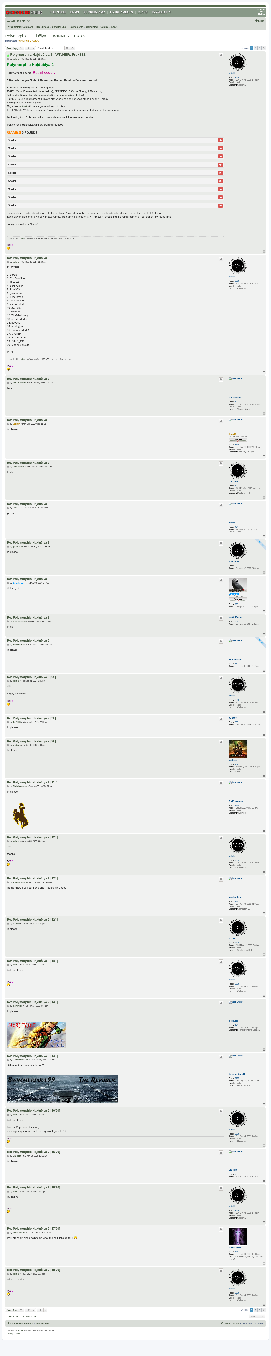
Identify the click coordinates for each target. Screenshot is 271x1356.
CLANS (143, 12)
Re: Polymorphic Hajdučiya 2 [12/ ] (32, 837)
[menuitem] (26, 20)
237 (236, 566)
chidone (233, 760)
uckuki (232, 73)
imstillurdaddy (236, 897)
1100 (237, 663)
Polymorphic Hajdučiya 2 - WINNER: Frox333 (45, 36)
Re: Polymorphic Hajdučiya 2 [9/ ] (31, 677)
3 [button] (259, 48)
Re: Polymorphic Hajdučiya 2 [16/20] (33, 1110)
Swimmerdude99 (237, 1074)
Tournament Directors (28, 41)
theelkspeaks (235, 1247)
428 (236, 604)
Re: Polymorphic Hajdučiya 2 (28, 257)
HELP (262, 12)
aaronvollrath (235, 659)
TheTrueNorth (235, 397)
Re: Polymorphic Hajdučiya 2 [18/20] (33, 1269)
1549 (237, 764)
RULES (261, 14)
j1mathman (234, 594)
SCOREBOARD (94, 12)
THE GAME (58, 12)
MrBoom (233, 1170)
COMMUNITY (161, 12)
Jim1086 (233, 718)
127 (236, 901)
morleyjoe (233, 1021)
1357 (237, 486)
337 (236, 621)
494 (236, 527)
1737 (237, 402)
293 (236, 1174)
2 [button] (255, 48)
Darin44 (232, 434)
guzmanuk (234, 561)
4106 (237, 943)
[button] (264, 48)
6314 (237, 444)
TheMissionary (236, 801)
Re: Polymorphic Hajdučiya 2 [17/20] (33, 1228)
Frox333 (232, 523)
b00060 (232, 938)
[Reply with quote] (221, 55)
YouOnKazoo (235, 617)
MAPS (74, 12)
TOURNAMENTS (121, 12)
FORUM (261, 9)
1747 (237, 1025)
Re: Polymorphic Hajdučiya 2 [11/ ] (32, 782)
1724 (237, 805)
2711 (237, 1078)
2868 (237, 77)
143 (236, 1252)
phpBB (21, 1330)
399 (236, 722)
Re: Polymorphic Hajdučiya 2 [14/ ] (32, 960)
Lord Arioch (234, 481)
